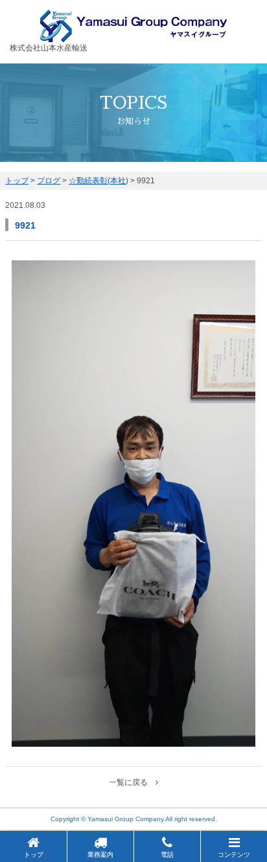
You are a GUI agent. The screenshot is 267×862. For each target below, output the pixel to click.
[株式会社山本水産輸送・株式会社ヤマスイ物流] (133, 36)
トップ (33, 854)
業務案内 (100, 854)
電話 (167, 854)
